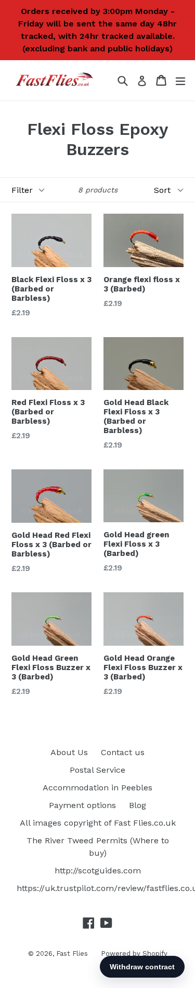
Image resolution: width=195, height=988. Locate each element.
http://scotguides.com (98, 870)
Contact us (123, 752)
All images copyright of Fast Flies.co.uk (98, 823)
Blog (137, 805)
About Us (69, 752)
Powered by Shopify (134, 953)
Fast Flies (72, 953)
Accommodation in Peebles (97, 787)
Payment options (82, 805)
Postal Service (97, 770)
